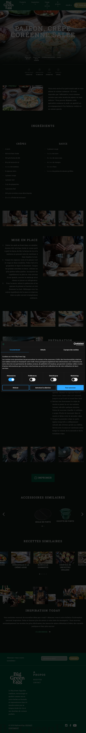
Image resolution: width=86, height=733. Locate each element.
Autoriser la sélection (43, 388)
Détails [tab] (43, 350)
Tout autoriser (70, 388)
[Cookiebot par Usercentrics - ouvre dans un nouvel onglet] (74, 344)
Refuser (15, 388)
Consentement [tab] (15, 350)
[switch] (32, 379)
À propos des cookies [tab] (71, 350)
